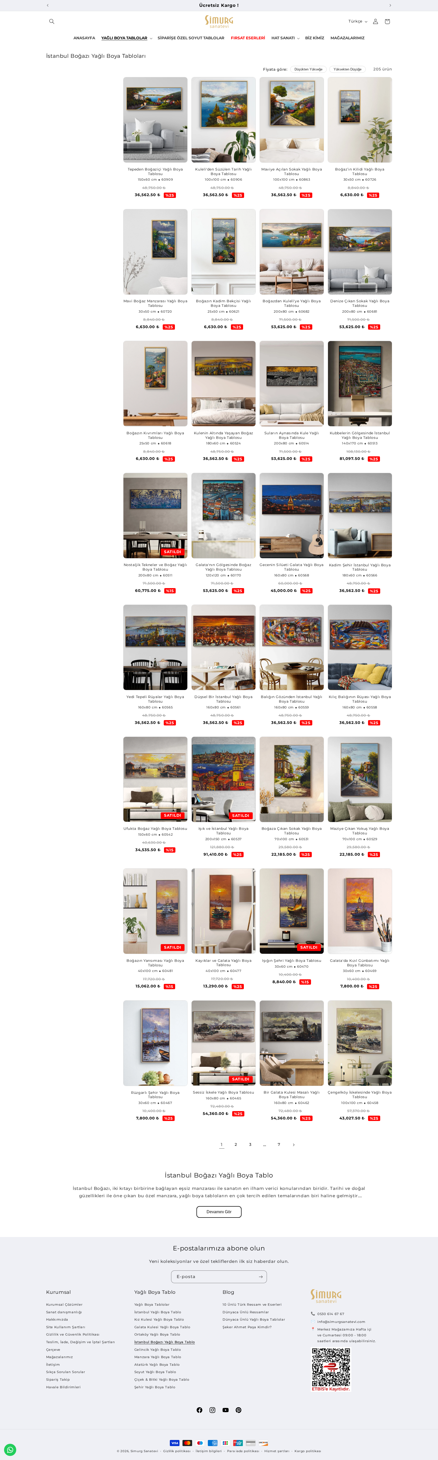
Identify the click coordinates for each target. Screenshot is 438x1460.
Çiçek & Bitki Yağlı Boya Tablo (161, 1379)
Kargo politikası (308, 1451)
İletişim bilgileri (209, 1451)
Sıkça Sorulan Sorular (65, 1372)
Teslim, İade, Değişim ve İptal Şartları (80, 1342)
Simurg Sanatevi (144, 1451)
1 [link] (222, 1144)
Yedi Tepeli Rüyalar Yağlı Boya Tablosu (155, 699)
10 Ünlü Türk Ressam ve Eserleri (252, 1304)
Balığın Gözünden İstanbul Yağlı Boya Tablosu (291, 699)
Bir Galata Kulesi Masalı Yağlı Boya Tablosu (292, 1094)
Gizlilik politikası (176, 1451)
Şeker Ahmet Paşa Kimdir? (247, 1327)
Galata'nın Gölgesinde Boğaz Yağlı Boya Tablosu (223, 567)
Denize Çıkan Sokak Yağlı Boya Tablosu (359, 303)
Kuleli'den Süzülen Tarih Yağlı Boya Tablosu (223, 171)
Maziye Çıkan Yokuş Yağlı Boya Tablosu (359, 831)
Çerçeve (53, 1349)
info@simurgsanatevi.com (341, 1322)
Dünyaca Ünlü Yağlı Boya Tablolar (254, 1319)
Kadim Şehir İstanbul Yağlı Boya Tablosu (360, 567)
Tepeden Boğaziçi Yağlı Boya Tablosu (155, 171)
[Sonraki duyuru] (390, 5)
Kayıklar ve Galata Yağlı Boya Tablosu (223, 963)
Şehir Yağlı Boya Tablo (154, 1387)
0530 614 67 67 (330, 1314)
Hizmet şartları (276, 1451)
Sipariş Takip (58, 1379)
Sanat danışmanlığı (64, 1312)
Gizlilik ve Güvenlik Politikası (73, 1334)
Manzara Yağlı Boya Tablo (157, 1357)
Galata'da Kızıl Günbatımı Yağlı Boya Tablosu (360, 963)
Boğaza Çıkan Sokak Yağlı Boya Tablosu (292, 831)
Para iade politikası (243, 1451)
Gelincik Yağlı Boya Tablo (157, 1349)
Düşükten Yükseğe (308, 69)
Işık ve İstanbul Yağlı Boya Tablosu (223, 831)
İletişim (53, 1364)
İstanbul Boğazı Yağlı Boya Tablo (164, 1342)
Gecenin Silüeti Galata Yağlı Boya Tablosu (292, 567)
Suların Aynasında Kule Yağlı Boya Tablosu (291, 435)
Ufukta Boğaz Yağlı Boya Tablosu (155, 829)
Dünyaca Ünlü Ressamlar (246, 1312)
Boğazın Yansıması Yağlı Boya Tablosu (155, 963)
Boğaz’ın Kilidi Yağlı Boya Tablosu (359, 171)
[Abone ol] (261, 1276)
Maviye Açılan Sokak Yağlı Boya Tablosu (291, 171)
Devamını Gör (219, 1212)
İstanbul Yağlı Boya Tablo (157, 1312)
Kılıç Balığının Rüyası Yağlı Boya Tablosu (360, 699)
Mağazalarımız (59, 1357)
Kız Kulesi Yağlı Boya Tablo (159, 1319)
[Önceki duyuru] (47, 5)
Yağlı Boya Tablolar (152, 1304)
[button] (52, 21)
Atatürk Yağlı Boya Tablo (157, 1364)
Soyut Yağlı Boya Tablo (155, 1372)
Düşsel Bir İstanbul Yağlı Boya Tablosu (223, 699)
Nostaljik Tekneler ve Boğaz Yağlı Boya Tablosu (155, 567)
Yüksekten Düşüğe (347, 69)
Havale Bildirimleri (63, 1387)
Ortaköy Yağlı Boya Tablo (157, 1334)
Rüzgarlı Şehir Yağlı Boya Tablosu (155, 1095)
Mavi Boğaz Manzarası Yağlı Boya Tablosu (155, 303)
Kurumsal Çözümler (64, 1304)
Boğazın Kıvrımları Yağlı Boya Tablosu (155, 435)
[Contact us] (10, 1450)
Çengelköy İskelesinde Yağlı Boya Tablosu (360, 1094)
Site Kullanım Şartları (65, 1327)
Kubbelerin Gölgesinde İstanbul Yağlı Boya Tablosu (360, 435)
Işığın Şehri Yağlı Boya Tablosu (291, 961)
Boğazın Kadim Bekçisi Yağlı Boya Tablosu (223, 303)
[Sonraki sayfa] (293, 1145)
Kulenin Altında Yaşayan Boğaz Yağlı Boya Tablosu (223, 435)
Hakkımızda (57, 1319)
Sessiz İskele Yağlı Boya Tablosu (223, 1092)
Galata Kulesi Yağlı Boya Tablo (162, 1327)
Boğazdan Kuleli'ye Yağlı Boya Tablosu (292, 303)
